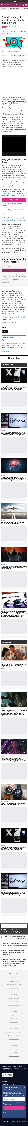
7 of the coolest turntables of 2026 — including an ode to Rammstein (14, 938)
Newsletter (23, 55)
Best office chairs (14, 8)
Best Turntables (14, 1028)
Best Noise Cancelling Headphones (14, 1032)
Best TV (14, 1015)
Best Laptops (14, 994)
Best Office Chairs (14, 1039)
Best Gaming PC (14, 1001)
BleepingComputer (10, 322)
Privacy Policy (19, 1113)
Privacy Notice (22, 276)
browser (12, 230)
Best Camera (14, 1045)
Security (7, 13)
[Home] (14, 1)
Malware (4, 331)
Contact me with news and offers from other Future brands (14, 1103)
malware (4, 66)
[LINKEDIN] (3, 340)
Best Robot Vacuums (14, 1056)
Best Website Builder (14, 988)
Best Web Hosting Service (14, 984)
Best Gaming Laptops (14, 998)
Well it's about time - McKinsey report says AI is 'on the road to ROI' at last (13, 952)
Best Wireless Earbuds (14, 1035)
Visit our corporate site (14, 1070)
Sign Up (14, 1108)
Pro (2, 13)
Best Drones (14, 1052)
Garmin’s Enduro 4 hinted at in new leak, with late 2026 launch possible (15, 944)
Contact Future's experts (8, 1084)
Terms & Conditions (13, 1115)
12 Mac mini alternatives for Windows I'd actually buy (12, 931)
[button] (2, 5)
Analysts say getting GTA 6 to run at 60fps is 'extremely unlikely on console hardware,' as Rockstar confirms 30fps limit (14, 962)
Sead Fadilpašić (12, 26)
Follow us (15, 55)
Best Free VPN (14, 981)
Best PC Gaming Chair (14, 1005)
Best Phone (14, 1011)
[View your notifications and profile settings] (16, 4)
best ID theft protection (18, 317)
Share (5, 55)
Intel (21, 172)
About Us (4, 1081)
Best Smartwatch (14, 1022)
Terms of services (20, 274)
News (3, 27)
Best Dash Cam (14, 1049)
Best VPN (14, 977)
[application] (14, 144)
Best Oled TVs (14, 1018)
